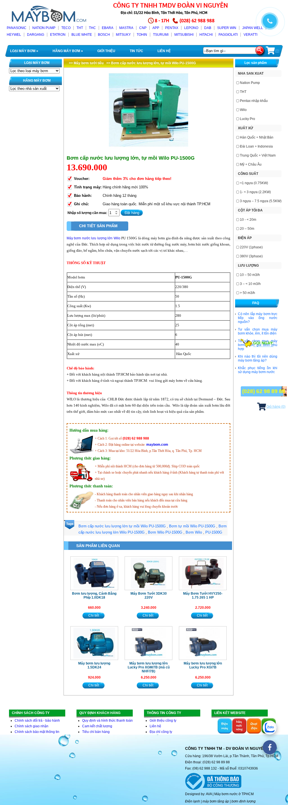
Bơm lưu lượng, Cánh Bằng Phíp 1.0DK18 (94, 595)
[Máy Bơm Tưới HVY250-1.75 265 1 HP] (202, 573)
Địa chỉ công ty (161, 732)
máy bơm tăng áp (215, 801)
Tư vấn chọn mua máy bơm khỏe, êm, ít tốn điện (257, 331)
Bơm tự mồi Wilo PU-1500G (192, 526)
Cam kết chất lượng (97, 726)
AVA (209, 794)
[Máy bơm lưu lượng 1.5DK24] (94, 643)
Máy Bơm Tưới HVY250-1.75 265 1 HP (202, 595)
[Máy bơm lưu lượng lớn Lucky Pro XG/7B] (202, 643)
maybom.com (157, 445)
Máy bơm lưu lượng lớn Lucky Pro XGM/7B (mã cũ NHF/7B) (149, 667)
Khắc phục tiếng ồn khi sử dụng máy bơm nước (257, 370)
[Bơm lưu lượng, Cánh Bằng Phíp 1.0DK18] (94, 573)
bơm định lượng (243, 801)
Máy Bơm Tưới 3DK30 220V (148, 595)
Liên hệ (155, 726)
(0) (277, 51)
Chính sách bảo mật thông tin (37, 732)
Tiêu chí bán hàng (96, 732)
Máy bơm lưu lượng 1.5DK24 (94, 665)
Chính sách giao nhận (31, 726)
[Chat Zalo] (270, 728)
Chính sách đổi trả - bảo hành (37, 721)
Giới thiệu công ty (163, 721)
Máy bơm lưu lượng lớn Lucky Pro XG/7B (203, 665)
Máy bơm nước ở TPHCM (234, 794)
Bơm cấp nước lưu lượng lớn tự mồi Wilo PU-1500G (122, 526)
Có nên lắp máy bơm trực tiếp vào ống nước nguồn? (257, 318)
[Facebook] (270, 747)
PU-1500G (213, 532)
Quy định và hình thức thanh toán (107, 721)
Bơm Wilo (194, 532)
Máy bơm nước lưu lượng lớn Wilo (93, 238)
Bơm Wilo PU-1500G (165, 532)
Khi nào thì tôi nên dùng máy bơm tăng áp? (257, 358)
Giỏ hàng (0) (275, 407)
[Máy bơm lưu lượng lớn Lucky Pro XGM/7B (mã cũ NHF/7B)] (148, 643)
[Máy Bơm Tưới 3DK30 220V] (148, 573)
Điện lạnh (192, 801)
